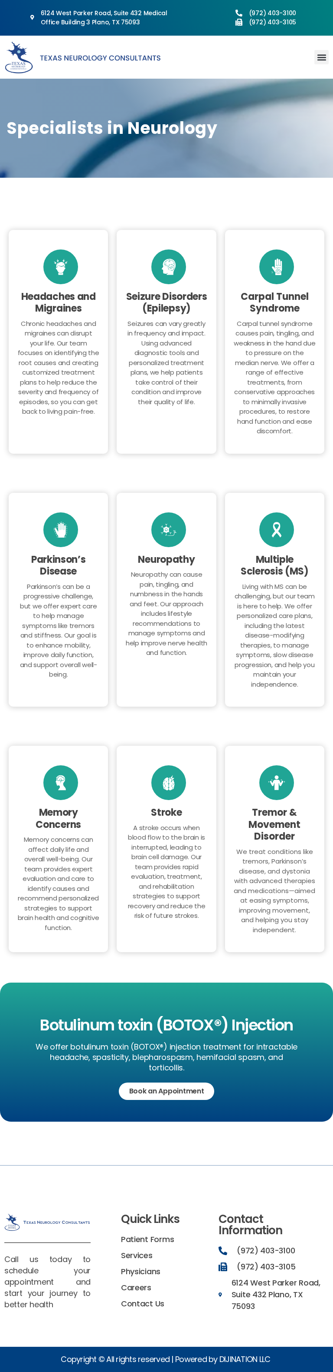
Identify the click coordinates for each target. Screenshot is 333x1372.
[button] (321, 57)
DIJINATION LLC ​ (245, 1359)
